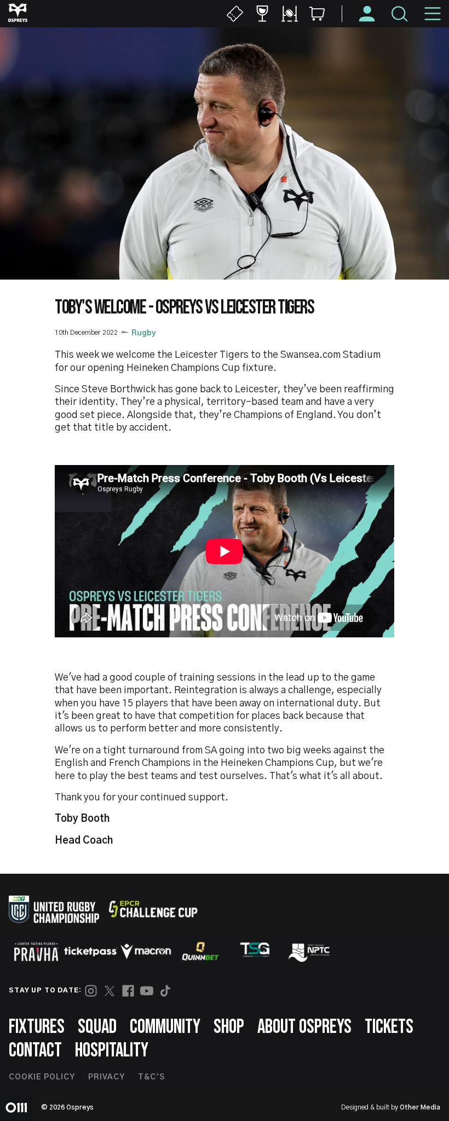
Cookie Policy (42, 1077)
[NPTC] (310, 951)
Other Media (420, 1107)
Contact (35, 1050)
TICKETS (389, 1027)
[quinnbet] (200, 951)
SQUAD (97, 1027)
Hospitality (111, 1050)
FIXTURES (37, 1027)
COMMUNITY (165, 1027)
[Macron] (145, 951)
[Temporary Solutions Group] (255, 951)
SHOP (229, 1027)
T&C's (151, 1077)
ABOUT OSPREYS (304, 1027)
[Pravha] (36, 952)
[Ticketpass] (91, 951)
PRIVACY (106, 1077)
